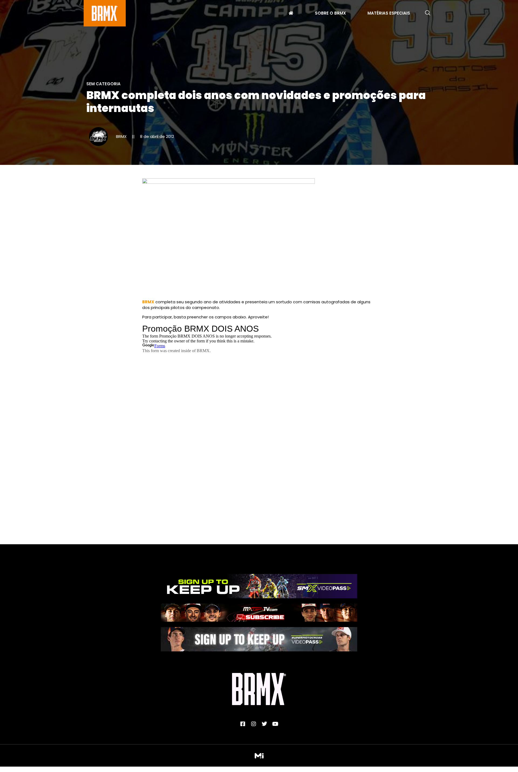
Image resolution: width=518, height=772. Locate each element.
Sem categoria (103, 84)
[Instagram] (253, 724)
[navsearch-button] (427, 13)
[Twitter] (264, 724)
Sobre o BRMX (330, 14)
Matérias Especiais (388, 14)
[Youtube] (275, 724)
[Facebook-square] (243, 724)
